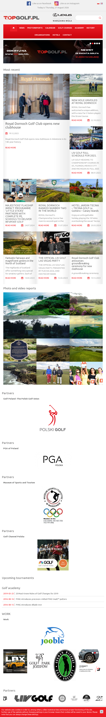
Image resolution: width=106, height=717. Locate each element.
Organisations (42, 35)
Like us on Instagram (69, 3)
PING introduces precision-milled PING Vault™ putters (35, 599)
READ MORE (10, 148)
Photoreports (35, 28)
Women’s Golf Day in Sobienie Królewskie (83, 362)
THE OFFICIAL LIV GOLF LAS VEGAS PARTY (52, 259)
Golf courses (65, 28)
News (22, 28)
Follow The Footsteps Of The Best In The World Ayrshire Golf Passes (19, 363)
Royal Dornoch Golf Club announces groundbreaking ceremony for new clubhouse (85, 263)
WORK (6, 613)
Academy (79, 28)
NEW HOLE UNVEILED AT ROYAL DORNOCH (84, 101)
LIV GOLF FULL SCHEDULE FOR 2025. (84, 154)
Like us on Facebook (41, 3)
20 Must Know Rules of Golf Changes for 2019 (30, 593)
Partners (8, 393)
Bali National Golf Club (84, 294)
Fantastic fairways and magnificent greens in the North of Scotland (19, 261)
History (91, 28)
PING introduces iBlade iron (22, 605)
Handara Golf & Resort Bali (20, 320)
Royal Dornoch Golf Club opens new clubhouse (32, 125)
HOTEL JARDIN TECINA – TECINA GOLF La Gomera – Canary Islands (85, 208)
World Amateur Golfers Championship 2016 (51, 365)
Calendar (50, 28)
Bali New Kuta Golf (82, 316)
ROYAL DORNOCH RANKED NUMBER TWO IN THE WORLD (52, 208)
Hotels (56, 35)
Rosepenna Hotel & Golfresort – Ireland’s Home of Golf (50, 339)
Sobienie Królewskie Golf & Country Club (86, 340)
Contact (67, 35)
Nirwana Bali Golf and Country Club (24, 297)
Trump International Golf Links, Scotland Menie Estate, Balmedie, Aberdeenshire (19, 341)
